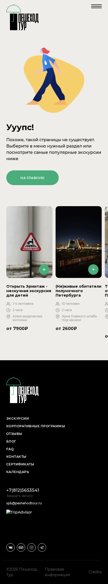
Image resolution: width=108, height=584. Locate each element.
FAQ (10, 449)
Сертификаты (20, 464)
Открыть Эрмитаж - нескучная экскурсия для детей (28, 290)
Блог (11, 441)
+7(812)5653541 (22, 490)
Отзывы (14, 434)
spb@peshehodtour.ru (24, 503)
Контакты (16, 457)
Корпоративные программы (35, 426)
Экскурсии (17, 418)
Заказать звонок (19, 496)
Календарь (17, 472)
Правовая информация (57, 572)
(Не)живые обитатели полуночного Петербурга (78, 290)
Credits (95, 572)
